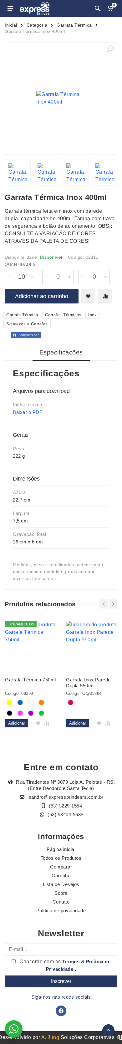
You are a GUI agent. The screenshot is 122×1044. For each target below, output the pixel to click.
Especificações (61, 352)
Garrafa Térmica (74, 25)
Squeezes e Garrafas (27, 324)
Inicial (11, 25)
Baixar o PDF (27, 412)
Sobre (61, 893)
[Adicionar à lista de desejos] (88, 296)
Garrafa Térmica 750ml (30, 679)
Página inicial (61, 849)
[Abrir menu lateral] (10, 8)
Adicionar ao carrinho (41, 296)
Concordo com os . (64, 965)
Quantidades (20, 264)
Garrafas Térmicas (63, 315)
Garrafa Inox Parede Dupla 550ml (88, 682)
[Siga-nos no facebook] (61, 1011)
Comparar (61, 866)
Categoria (37, 25)
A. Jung (50, 1037)
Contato (61, 901)
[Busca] (97, 8)
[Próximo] (113, 604)
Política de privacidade (61, 910)
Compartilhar (28, 335)
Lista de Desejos (61, 884)
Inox (92, 315)
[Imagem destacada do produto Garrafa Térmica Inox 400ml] (61, 98)
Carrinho (61, 875)
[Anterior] (103, 604)
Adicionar (16, 723)
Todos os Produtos (61, 858)
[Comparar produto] (105, 296)
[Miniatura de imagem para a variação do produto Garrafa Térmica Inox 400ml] (18, 173)
